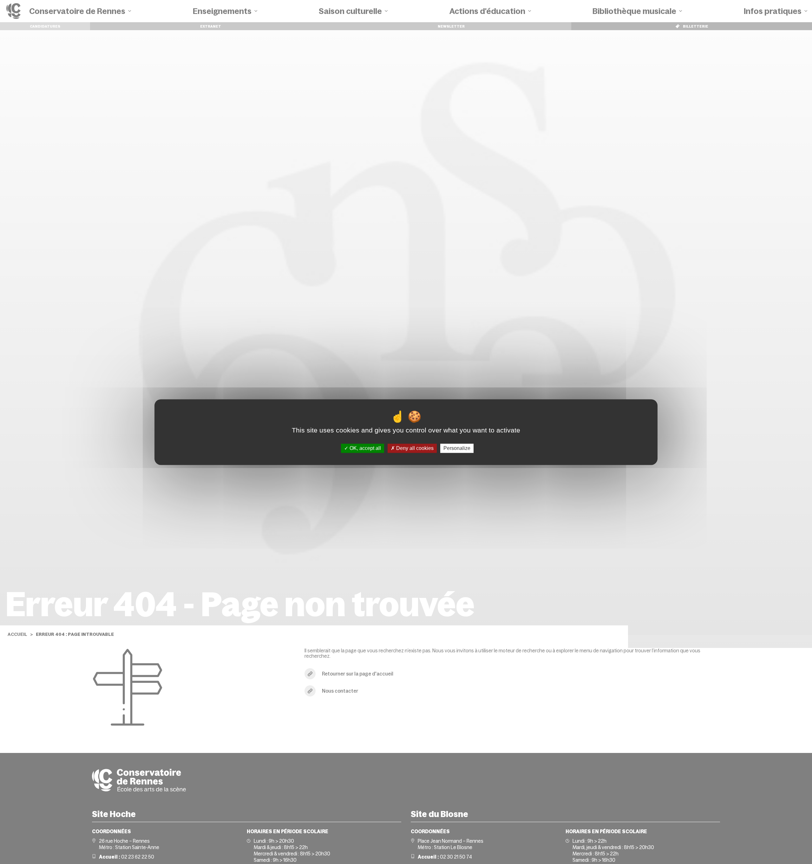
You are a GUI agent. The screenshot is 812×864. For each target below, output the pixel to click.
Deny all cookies (414, 448)
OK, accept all (364, 448)
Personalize (456, 448)
